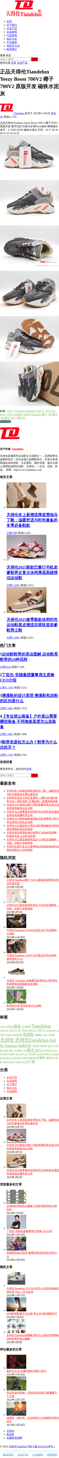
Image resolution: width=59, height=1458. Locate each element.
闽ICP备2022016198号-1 (41, 1446)
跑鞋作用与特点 (9, 1062)
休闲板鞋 (8, 1035)
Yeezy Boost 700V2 (33, 1030)
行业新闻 (12, 35)
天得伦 (7, 1040)
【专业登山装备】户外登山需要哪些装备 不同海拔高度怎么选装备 (28, 721)
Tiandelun (19, 113)
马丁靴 (30, 1061)
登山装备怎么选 (22, 1054)
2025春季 (26, 1026)
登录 (28, 768)
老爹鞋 (41, 1057)
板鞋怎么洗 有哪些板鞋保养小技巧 (27, 1371)
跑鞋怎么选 (20, 1062)
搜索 (34, 59)
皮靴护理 (16, 1058)
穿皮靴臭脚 (31, 1058)
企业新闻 (12, 31)
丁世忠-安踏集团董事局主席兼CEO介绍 (29, 1231)
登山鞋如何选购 (43, 1054)
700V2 (10, 411)
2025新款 (14, 1026)
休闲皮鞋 (17, 1035)
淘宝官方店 (13, 45)
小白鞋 (36, 1045)
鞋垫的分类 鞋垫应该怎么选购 (24, 1005)
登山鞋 (32, 1054)
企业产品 (12, 28)
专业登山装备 (50, 1030)
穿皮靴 (24, 1058)
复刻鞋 (10, 1434)
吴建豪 (37, 1035)
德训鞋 (43, 1046)
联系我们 (12, 49)
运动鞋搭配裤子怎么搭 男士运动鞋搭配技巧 (32, 1313)
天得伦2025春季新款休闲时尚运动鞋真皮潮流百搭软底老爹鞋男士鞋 (32, 624)
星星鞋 (5, 1051)
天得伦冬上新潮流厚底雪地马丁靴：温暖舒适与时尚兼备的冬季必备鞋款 (32, 520)
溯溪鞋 (12, 1054)
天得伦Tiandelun (32, 414)
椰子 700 (47, 414)
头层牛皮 (24, 1045)
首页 (9, 21)
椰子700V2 (11, 418)
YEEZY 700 (42, 411)
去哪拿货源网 (14, 1437)
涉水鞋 (54, 1051)
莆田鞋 (49, 1058)
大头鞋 (44, 1035)
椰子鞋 (22, 418)
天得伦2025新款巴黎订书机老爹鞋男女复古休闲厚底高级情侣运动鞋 (32, 572)
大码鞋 (51, 1035)
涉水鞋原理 (4, 1054)
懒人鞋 (50, 1046)
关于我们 (12, 25)
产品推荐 (12, 42)
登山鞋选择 (54, 1054)
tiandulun (30, 411)
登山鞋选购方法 (6, 1058)
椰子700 (13, 1050)
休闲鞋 (18, 414)
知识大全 (12, 38)
